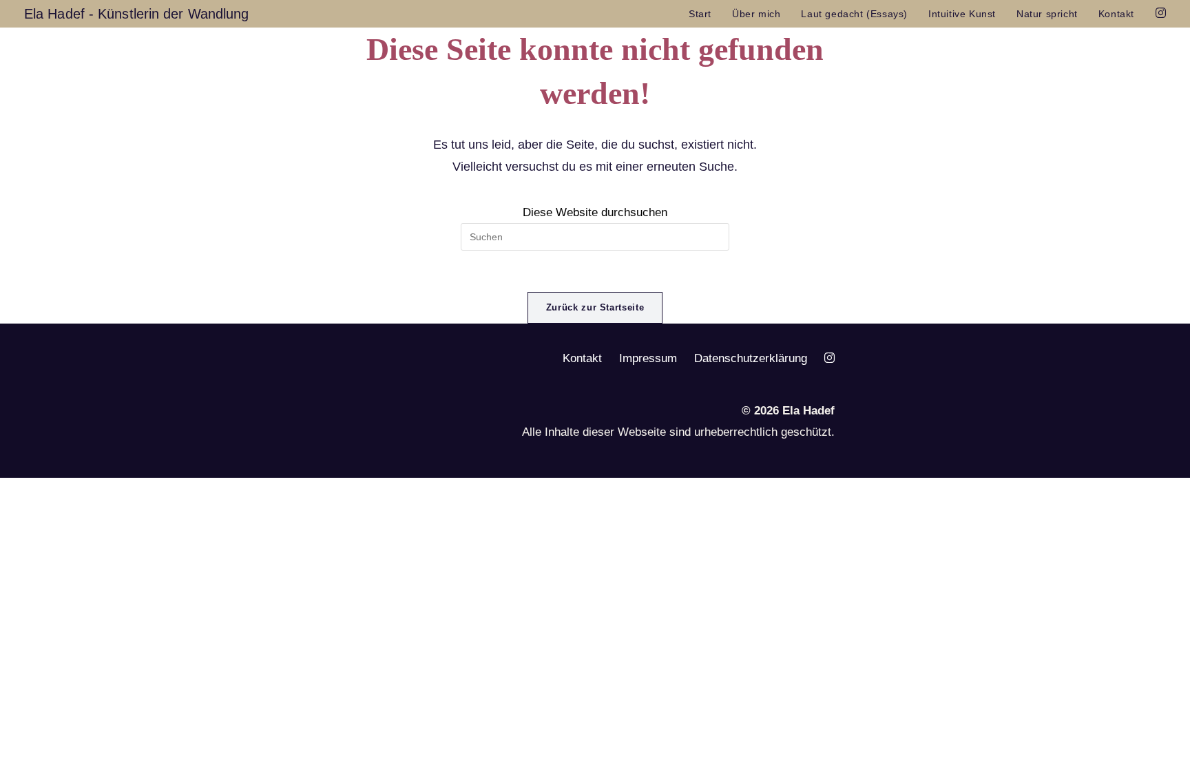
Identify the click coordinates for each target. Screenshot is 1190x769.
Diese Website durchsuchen (595, 212)
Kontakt (582, 358)
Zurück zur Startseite (595, 307)
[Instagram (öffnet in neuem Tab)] (1160, 13)
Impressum (648, 358)
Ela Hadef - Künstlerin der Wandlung (136, 13)
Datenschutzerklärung (750, 358)
